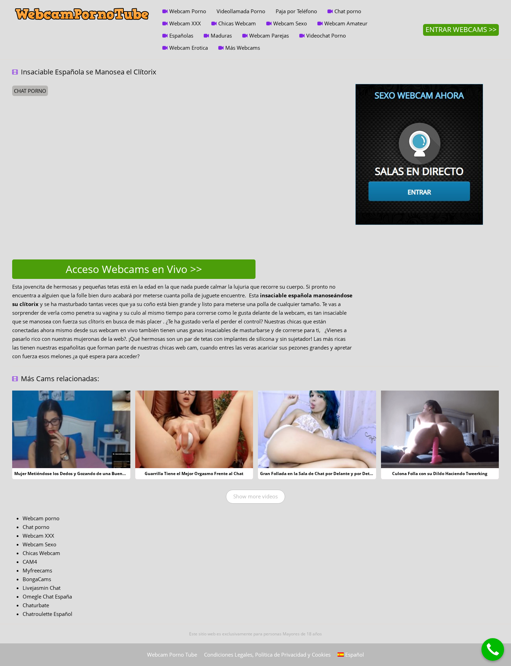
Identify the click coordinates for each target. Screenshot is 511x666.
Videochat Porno (326, 35)
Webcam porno (41, 518)
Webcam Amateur (345, 23)
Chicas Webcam (237, 23)
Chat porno (347, 11)
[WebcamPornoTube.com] (82, 5)
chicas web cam (178, 347)
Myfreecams (37, 570)
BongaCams (37, 579)
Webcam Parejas (269, 35)
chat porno (30, 90)
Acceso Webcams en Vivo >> (134, 269)
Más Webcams (242, 47)
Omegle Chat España (47, 596)
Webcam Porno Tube (172, 654)
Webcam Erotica (188, 47)
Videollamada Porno (241, 11)
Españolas (181, 35)
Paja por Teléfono (296, 11)
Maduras (221, 35)
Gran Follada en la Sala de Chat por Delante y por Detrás (318, 473)
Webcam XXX (185, 23)
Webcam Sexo (290, 23)
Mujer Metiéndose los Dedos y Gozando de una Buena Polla (75, 473)
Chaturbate (36, 605)
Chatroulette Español (47, 613)
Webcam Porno (187, 11)
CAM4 (30, 561)
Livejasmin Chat (41, 587)
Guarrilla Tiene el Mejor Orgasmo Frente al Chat (194, 473)
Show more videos (255, 496)
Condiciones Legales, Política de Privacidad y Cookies (267, 654)
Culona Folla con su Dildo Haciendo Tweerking (439, 473)
